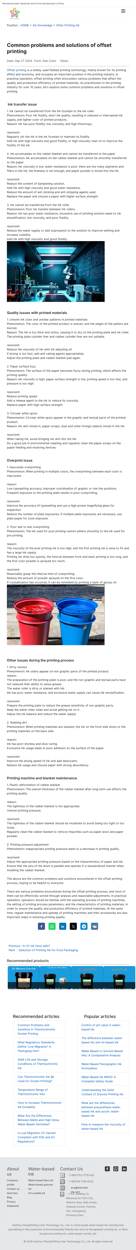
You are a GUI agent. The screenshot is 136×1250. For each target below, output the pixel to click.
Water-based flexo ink (40, 1180)
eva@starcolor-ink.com (80, 1189)
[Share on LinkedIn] (62, 926)
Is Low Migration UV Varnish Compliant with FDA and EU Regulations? (37, 1137)
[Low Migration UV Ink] (87, 977)
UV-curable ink (36, 1193)
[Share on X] (73, 926)
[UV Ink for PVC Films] (56, 977)
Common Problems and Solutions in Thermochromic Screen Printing (36, 1029)
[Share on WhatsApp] (52, 926)
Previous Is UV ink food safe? (29, 946)
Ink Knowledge (42, 25)
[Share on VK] (94, 926)
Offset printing (16, 70)
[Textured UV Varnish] (119, 977)
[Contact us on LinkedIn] (124, 1168)
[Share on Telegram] (83, 926)
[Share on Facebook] (41, 926)
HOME (25, 25)
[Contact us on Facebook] (107, 1168)
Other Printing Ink (68, 25)
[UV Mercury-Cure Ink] (24, 977)
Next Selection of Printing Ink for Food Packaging (43, 950)
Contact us (13, 1188)
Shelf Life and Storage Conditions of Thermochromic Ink (38, 1064)
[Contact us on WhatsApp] (115, 1168)
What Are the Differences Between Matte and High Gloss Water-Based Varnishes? (38, 1120)
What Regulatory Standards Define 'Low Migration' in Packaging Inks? (36, 1047)
